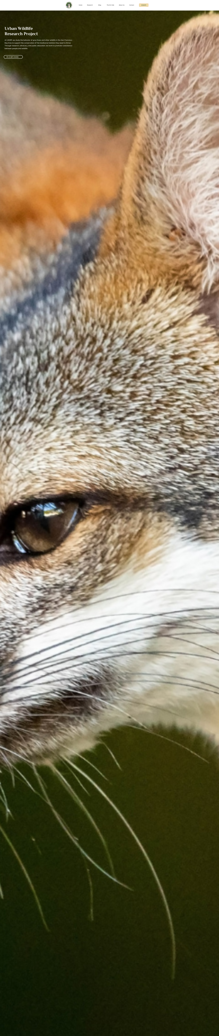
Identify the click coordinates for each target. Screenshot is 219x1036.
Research (90, 5)
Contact (131, 5)
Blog (99, 5)
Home (80, 5)
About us (121, 5)
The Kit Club (110, 5)
